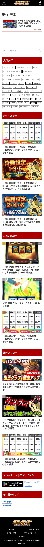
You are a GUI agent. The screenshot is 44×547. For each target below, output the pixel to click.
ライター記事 (11, 533)
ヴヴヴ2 (21, 95)
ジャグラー (13, 83)
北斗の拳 (5, 99)
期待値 (33, 102)
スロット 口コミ (31, 87)
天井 (18, 99)
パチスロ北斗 (6, 91)
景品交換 (12, 102)
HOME (11, 529)
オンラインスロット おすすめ (11, 79)
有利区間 (20, 102)
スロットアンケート (19, 87)
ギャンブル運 (25, 79)
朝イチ (27, 102)
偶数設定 (28, 95)
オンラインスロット (28, 75)
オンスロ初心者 (27, 71)
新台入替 (38, 99)
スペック (21, 83)
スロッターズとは (32, 529)
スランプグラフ (7, 87)
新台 (32, 99)
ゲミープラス (35, 79)
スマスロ (28, 83)
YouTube (35, 67)
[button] (40, 50)
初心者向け (36, 95)
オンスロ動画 (6, 75)
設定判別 (15, 106)
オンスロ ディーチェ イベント (12, 71)
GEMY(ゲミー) (20, 67)
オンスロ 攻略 (16, 75)
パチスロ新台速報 (17, 91)
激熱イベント (6, 106)
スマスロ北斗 (37, 83)
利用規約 (22, 536)
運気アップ (35, 106)
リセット (14, 95)
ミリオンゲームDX (36, 91)
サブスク (5, 83)
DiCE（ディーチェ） (8, 67)
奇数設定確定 (25, 99)
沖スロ (39, 102)
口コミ (12, 99)
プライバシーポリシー (32, 533)
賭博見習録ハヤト (25, 106)
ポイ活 (26, 91)
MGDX (29, 67)
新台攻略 (5, 102)
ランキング (6, 95)
